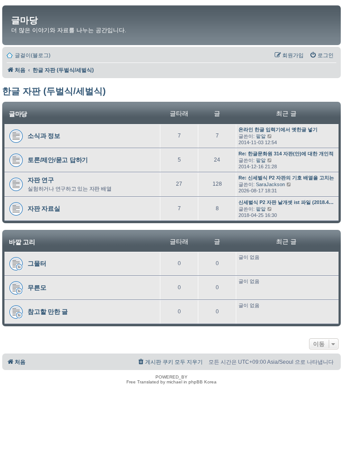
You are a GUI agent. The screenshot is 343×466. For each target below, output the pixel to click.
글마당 (24, 20)
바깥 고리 (22, 241)
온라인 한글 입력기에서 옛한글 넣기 (278, 129)
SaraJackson (270, 184)
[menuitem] (322, 55)
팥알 (261, 136)
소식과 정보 (44, 135)
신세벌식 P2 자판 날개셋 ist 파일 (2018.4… (286, 202)
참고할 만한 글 (48, 311)
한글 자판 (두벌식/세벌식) (54, 91)
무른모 (37, 287)
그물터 (37, 263)
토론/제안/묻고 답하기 (58, 159)
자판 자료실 (44, 208)
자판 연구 (41, 179)
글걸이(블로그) (32, 55)
